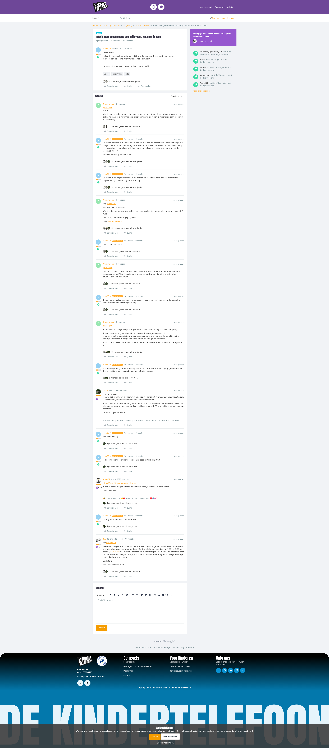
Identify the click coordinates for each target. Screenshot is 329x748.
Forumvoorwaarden (143, 647)
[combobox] (152, 18)
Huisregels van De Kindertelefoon (138, 666)
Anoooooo (204, 75)
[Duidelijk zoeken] (184, 18)
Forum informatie (206, 7)
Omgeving (127, 25)
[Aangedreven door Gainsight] (164, 642)
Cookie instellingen (162, 647)
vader (106, 74)
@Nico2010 (107, 107)
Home (95, 25)
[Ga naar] (120, 18)
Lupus (105, 390)
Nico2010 (107, 48)
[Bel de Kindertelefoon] (153, 7)
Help (127, 74)
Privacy (127, 675)
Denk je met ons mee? (180, 666)
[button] (217, 18)
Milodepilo (204, 67)
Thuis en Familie (142, 25)
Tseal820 (204, 83)
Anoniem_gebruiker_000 (211, 51)
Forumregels (129, 662)
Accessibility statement (183, 647)
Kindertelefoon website (224, 7)
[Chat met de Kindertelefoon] (161, 7)
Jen (104, 539)
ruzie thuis (117, 74)
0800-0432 (115, 552)
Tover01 (106, 479)
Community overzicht (110, 25)
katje (202, 59)
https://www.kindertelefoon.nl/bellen (119, 483)
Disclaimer (128, 671)
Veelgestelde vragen (179, 662)
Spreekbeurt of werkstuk (180, 671)
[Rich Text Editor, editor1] (140, 611)
